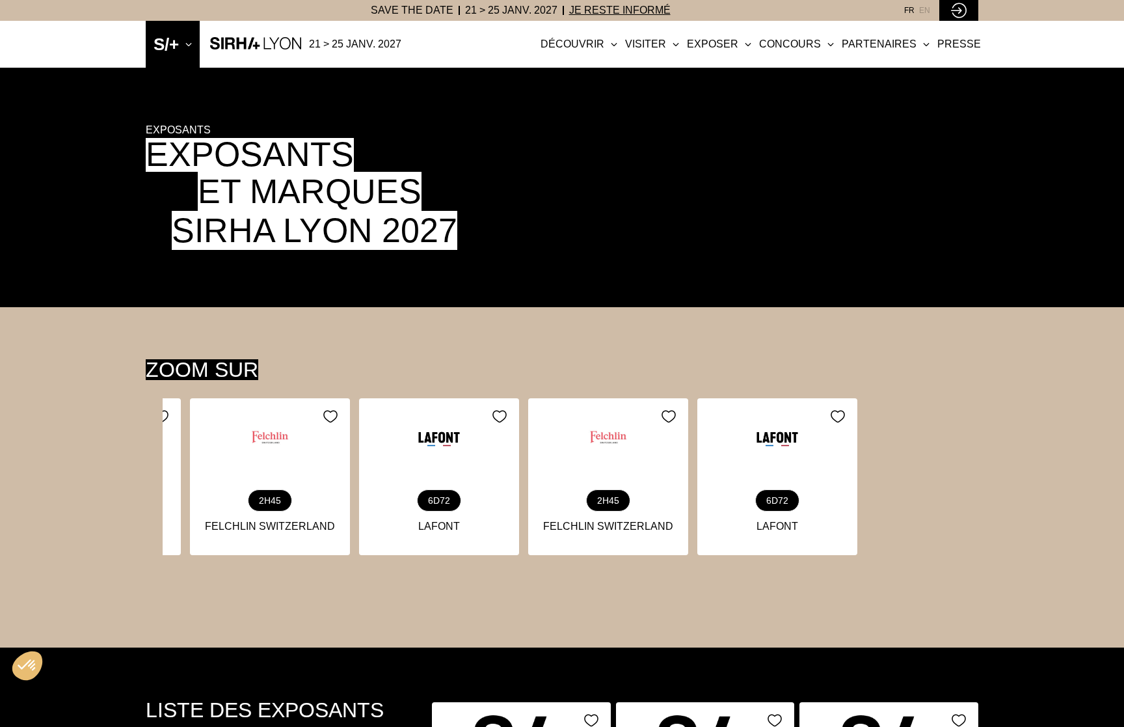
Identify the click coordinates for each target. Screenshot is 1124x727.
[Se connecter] (958, 10)
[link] (412, 10)
